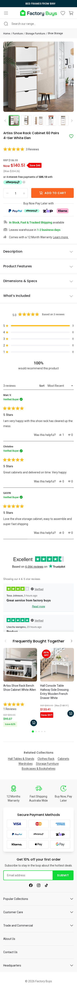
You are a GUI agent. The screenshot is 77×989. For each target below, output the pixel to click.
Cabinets (63, 758)
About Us (9, 938)
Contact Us (10, 952)
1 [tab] (33, 731)
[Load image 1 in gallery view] (14, 120)
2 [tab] (36, 731)
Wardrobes (25, 763)
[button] (5, 13)
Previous (6, 120)
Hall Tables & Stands (21, 758)
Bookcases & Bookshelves (38, 768)
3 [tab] (39, 731)
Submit (63, 875)
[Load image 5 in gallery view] (63, 120)
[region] (38, 4)
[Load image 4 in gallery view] (51, 120)
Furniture (18, 33)
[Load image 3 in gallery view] (38, 120)
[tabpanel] (20, 688)
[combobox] (38, 24)
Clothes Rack (46, 758)
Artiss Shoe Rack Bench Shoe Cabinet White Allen (19, 687)
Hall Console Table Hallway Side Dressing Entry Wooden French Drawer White (54, 692)
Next (70, 121)
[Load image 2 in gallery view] (26, 120)
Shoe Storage (55, 33)
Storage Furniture (35, 33)
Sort (42, 385)
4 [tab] (42, 731)
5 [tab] (44, 731)
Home (6, 33)
